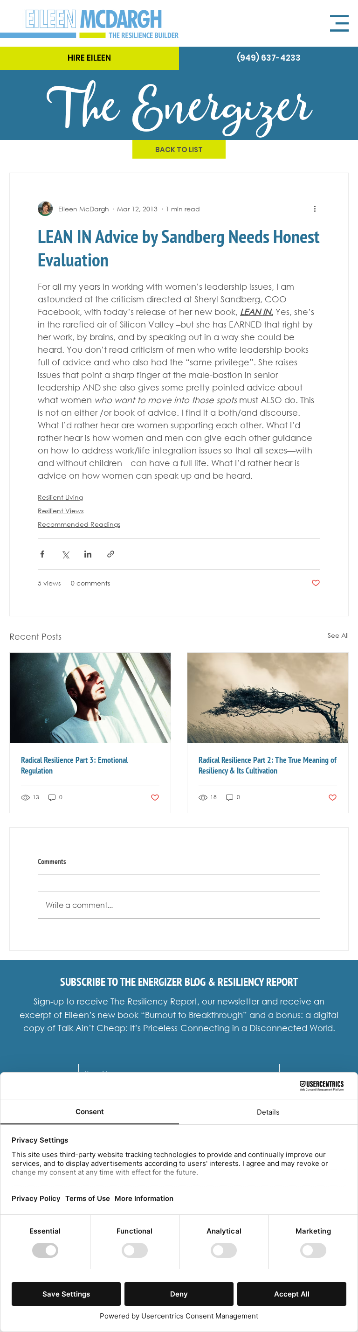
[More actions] (314, 208)
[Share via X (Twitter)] (65, 554)
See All (338, 635)
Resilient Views (60, 510)
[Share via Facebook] (42, 554)
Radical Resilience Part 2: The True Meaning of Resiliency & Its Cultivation (268, 765)
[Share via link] (110, 554)
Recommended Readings (79, 524)
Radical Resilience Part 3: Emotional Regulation (74, 765)
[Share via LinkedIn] (87, 554)
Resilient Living (60, 497)
